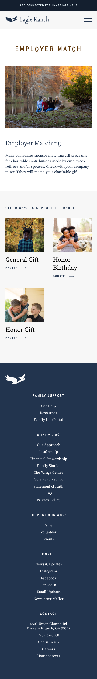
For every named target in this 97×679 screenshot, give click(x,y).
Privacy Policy (48, 500)
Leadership (48, 452)
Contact (48, 614)
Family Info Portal (48, 420)
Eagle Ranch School (48, 479)
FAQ (48, 493)
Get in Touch (48, 642)
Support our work (48, 515)
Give (48, 525)
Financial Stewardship (48, 459)
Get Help (48, 406)
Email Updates (49, 592)
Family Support (48, 395)
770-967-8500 (48, 635)
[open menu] (87, 20)
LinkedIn (48, 585)
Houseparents (48, 656)
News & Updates (48, 564)
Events (48, 539)
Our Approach (48, 445)
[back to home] (15, 379)
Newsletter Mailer (49, 599)
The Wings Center (48, 473)
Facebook (48, 578)
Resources (48, 413)
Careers (48, 649)
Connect (48, 554)
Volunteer (48, 532)
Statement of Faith (48, 486)
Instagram (48, 571)
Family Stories (48, 466)
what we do (48, 435)
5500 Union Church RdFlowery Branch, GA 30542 (48, 626)
